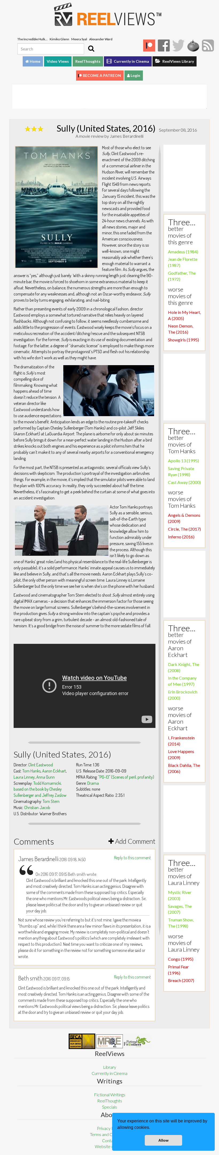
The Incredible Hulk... (32, 39)
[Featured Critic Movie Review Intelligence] (82, 1041)
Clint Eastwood (40, 764)
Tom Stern (51, 801)
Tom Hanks (31, 771)
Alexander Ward (100, 39)
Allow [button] (163, 1140)
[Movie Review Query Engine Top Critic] (109, 1041)
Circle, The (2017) (184, 528)
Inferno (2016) (181, 536)
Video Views (58, 61)
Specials (109, 1106)
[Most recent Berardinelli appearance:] (137, 1041)
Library (109, 1067)
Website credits (109, 1146)
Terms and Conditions (109, 1134)
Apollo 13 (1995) (183, 460)
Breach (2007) (181, 980)
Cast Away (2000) (184, 482)
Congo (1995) (180, 958)
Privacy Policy (109, 1128)
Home (34, 61)
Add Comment (134, 841)
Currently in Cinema (131, 61)
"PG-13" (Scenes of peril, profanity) (126, 777)
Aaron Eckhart (54, 771)
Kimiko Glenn (59, 39)
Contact (109, 1140)
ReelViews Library (178, 61)
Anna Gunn (45, 777)
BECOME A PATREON (102, 75)
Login (135, 75)
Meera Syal (79, 39)
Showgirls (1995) (183, 339)
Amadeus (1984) (183, 251)
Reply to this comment (132, 857)
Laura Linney (24, 777)
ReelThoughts (87, 61)
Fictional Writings (109, 1094)
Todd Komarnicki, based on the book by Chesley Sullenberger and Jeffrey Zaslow (40, 789)
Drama (93, 783)
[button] (152, 1128)
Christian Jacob (37, 807)
